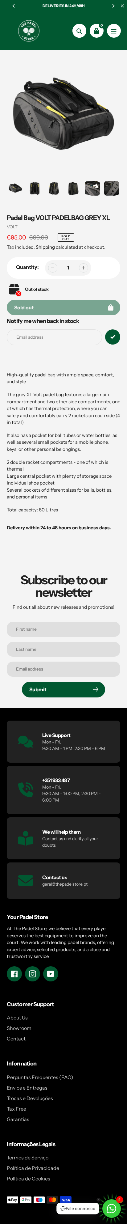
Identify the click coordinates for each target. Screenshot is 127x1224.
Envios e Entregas (27, 1088)
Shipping (45, 247)
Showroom (19, 1028)
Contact (16, 1039)
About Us (17, 1017)
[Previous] (14, 6)
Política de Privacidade (33, 1168)
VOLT (12, 227)
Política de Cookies (28, 1178)
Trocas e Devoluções (30, 1098)
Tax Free (16, 1109)
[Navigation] (114, 31)
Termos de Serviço (27, 1157)
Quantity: (27, 267)
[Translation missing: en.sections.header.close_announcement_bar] (122, 6)
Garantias (18, 1119)
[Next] (113, 6)
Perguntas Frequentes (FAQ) (40, 1077)
